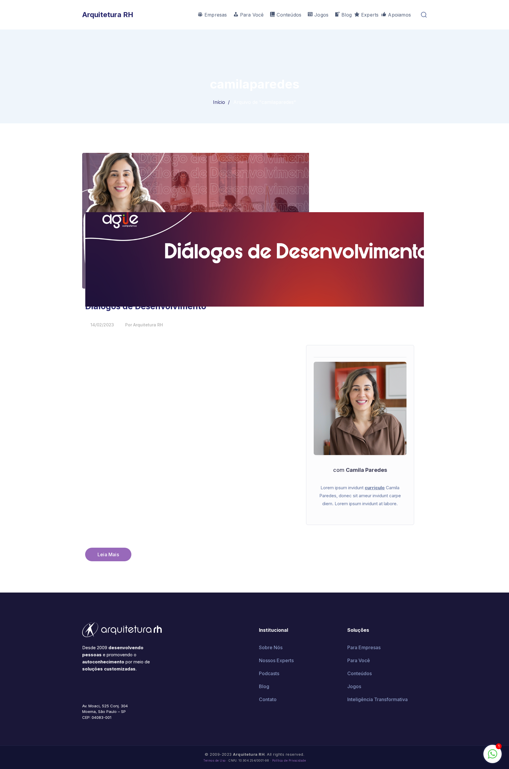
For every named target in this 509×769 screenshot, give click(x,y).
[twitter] (93, 686)
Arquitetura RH (107, 14)
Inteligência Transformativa (377, 699)
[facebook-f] (84, 686)
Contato (268, 699)
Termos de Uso (214, 760)
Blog (264, 686)
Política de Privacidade (289, 760)
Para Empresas (364, 647)
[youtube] (101, 686)
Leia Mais (108, 554)
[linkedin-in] (110, 686)
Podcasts (269, 673)
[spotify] (128, 686)
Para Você (358, 660)
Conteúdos (359, 673)
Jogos (354, 686)
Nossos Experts (276, 660)
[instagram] (119, 686)
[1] (492, 757)
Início (219, 102)
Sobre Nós (270, 647)
